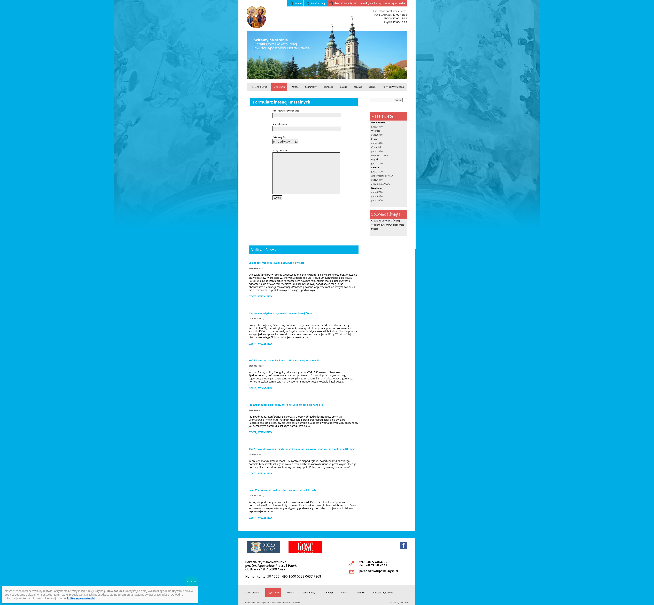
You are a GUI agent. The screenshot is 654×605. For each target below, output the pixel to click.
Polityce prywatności (81, 598)
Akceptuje (192, 581)
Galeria (343, 86)
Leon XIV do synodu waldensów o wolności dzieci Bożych (282, 490)
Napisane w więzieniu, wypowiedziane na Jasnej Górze (280, 313)
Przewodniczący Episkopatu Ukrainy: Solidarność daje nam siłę (286, 404)
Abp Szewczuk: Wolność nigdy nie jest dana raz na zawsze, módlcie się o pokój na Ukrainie (302, 449)
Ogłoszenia (279, 86)
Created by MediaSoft (399, 602)
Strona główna (259, 86)
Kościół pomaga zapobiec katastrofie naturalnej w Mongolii (284, 360)
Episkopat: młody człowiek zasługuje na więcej (276, 262)
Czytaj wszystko (260, 296)
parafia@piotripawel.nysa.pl (378, 571)
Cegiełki (372, 86)
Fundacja (328, 86)
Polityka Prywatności (393, 86)
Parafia (295, 86)
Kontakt (358, 86)
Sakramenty (311, 86)
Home (298, 3)
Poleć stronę (318, 3)
